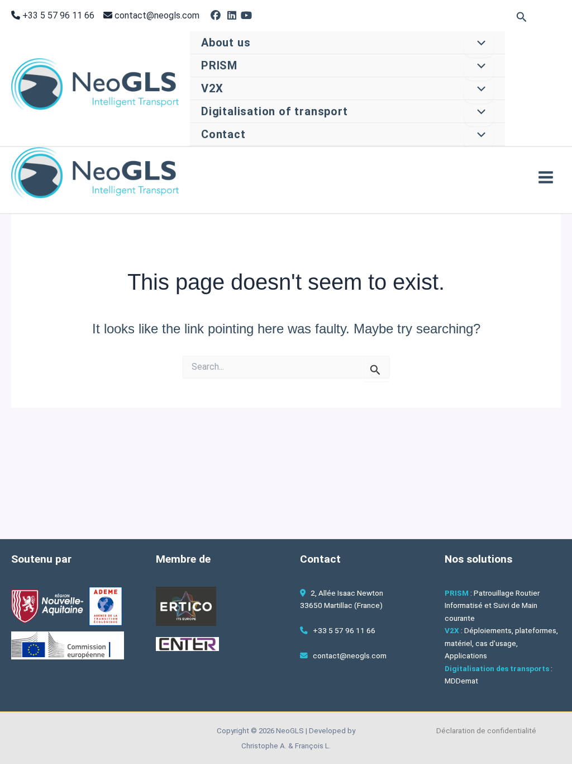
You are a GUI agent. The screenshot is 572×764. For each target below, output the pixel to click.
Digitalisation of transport (274, 111)
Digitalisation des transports (497, 668)
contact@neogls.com (157, 15)
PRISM (219, 65)
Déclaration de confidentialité (486, 731)
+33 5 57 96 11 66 (57, 15)
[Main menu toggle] (546, 177)
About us (225, 42)
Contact (223, 134)
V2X (212, 88)
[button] (521, 17)
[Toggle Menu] (479, 44)
